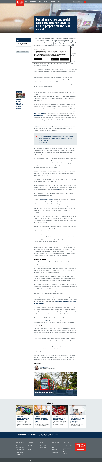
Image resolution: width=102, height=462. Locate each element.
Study (26, 1)
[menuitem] (26, 1)
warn (58, 189)
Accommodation (43, 447)
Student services (33, 1)
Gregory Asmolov (44, 367)
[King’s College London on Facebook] (39, 435)
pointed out (42, 289)
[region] (51, 54)
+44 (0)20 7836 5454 (67, 445)
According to (36, 126)
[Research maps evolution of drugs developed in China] (24, 410)
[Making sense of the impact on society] (55, 384)
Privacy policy (28, 460)
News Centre (54, 445)
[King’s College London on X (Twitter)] (42, 435)
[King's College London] (80, 446)
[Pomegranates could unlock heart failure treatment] (60, 410)
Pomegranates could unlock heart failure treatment (59, 418)
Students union (54, 449)
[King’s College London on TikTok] (56, 435)
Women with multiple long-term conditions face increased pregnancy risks (77, 419)
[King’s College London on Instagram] (45, 435)
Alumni (81, 1)
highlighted (46, 320)
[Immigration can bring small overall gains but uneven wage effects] (42, 410)
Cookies (52, 460)
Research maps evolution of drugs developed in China (23, 418)
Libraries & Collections (44, 445)
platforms (63, 120)
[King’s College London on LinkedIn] (47, 435)
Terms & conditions (20, 460)
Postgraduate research (20, 449)
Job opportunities (55, 452)
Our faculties (52, 1)
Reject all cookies (55, 59)
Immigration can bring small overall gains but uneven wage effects (41, 419)
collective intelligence (38, 115)
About (59, 1)
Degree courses (19, 445)
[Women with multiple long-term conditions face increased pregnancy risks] (77, 410)
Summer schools (19, 452)
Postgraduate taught (20, 447)
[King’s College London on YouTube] (50, 435)
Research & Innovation (43, 1)
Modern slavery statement (37, 460)
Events (53, 447)
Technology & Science (24, 51)
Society (18, 51)
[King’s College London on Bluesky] (53, 435)
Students (74, 1)
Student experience (20, 454)
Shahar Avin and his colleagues (46, 199)
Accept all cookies (64, 59)
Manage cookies (38, 59)
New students (30, 445)
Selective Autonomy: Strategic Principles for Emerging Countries (19, 104)
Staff (78, 1)
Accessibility (46, 460)
